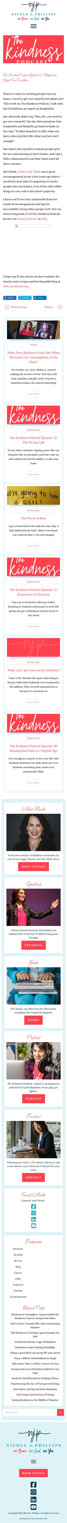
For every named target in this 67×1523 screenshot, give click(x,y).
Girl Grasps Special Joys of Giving (35, 1394)
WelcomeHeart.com (15, 286)
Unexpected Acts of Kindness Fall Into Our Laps (35, 1370)
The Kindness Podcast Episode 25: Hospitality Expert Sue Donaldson (29, 77)
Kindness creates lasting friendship (35, 1347)
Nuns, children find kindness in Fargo (35, 1358)
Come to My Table (28, 171)
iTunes (21, 219)
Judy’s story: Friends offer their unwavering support (35, 1325)
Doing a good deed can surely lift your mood (35, 1352)
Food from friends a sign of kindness (35, 1342)
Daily (29, 429)
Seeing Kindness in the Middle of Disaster (35, 1400)
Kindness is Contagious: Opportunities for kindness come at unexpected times (35, 1316)
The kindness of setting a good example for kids (35, 1334)
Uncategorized (18, 1296)
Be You (30, 510)
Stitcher (32, 219)
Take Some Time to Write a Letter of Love (35, 1363)
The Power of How (33, 518)
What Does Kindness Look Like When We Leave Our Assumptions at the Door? (33, 357)
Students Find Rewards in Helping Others (35, 1378)
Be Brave (18, 1248)
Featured (18, 1284)
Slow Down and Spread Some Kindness (35, 1389)
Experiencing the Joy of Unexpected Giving (35, 1383)
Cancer (18, 1272)
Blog (18, 1266)
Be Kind (18, 1254)
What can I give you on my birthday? (33, 670)
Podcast (33, 344)
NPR (44, 219)
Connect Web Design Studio (39, 1519)
